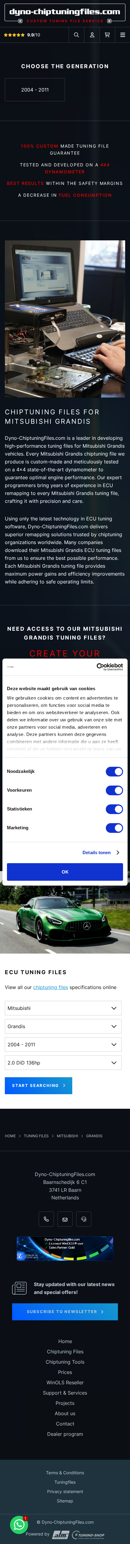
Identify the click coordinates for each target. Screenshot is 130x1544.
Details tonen (97, 852)
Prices (65, 1372)
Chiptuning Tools (65, 1362)
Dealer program (65, 1434)
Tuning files (37, 1136)
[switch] (114, 790)
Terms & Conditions (65, 1472)
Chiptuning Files (65, 1351)
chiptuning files (50, 987)
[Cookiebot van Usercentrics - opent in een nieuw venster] (96, 667)
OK (65, 871)
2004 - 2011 (35, 90)
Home (11, 1136)
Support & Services (65, 1393)
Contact (65, 1424)
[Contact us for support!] (19, 1525)
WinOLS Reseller (65, 1382)
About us (65, 1413)
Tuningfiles (65, 1482)
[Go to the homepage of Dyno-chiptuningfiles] (65, 13)
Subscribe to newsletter (62, 1311)
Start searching (35, 1085)
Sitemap (65, 1500)
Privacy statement (65, 1491)
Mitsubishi (68, 1136)
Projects (65, 1403)
